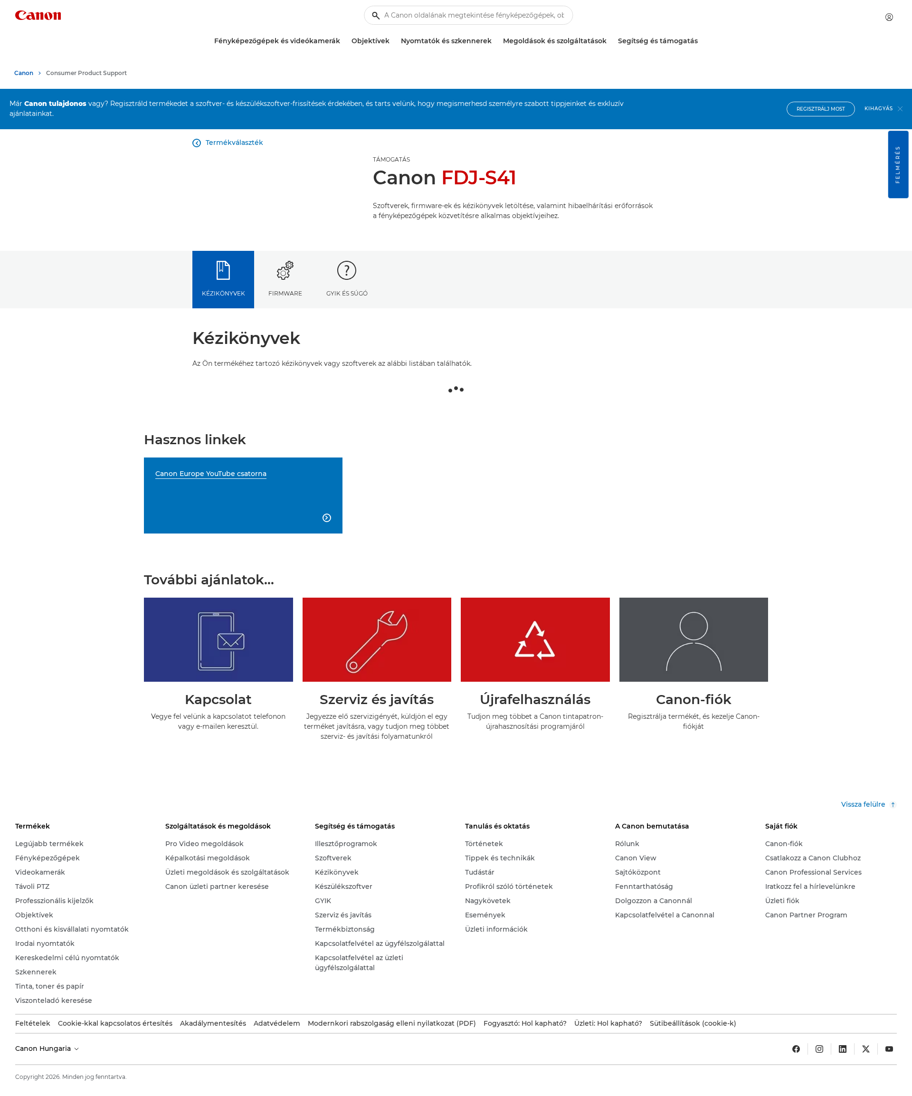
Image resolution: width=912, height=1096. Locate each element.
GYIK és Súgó (347, 293)
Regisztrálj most (821, 109)
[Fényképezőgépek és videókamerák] (344, 41)
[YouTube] (889, 1049)
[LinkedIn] (842, 1049)
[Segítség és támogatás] (701, 41)
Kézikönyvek (223, 293)
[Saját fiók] (889, 17)
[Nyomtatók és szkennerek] (495, 41)
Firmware (285, 293)
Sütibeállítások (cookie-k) (693, 1023)
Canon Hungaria (44, 1048)
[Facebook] (796, 1049)
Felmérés (898, 164)
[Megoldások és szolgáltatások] (610, 41)
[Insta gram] (819, 1049)
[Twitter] (866, 1049)
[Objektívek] (393, 41)
